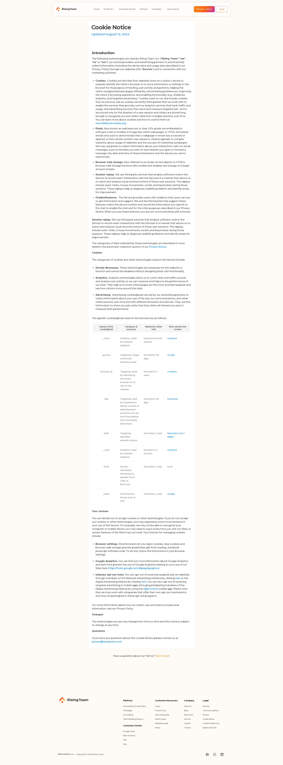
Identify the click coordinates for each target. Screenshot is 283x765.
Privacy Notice (157, 246)
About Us (187, 706)
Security (206, 706)
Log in (221, 9)
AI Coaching (128, 715)
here (177, 578)
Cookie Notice (208, 719)
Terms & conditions (211, 710)
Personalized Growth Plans (134, 706)
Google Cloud (129, 731)
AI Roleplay (127, 710)
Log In (157, 706)
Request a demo (204, 9)
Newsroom (188, 715)
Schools (187, 719)
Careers (187, 723)
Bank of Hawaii (129, 735)
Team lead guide (162, 715)
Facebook (172, 399)
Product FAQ (160, 710)
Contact (187, 728)
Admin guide (160, 719)
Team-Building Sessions (133, 719)
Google (171, 355)
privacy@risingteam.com (107, 641)
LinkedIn (172, 371)
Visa (124, 744)
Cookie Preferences (211, 723)
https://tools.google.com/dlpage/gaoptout (133, 568)
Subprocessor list (210, 728)
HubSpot (172, 338)
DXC (125, 740)
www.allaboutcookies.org (111, 123)
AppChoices (150, 588)
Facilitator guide (161, 723)
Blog (186, 710)
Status (157, 728)
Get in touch (162, 656)
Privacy (206, 715)
